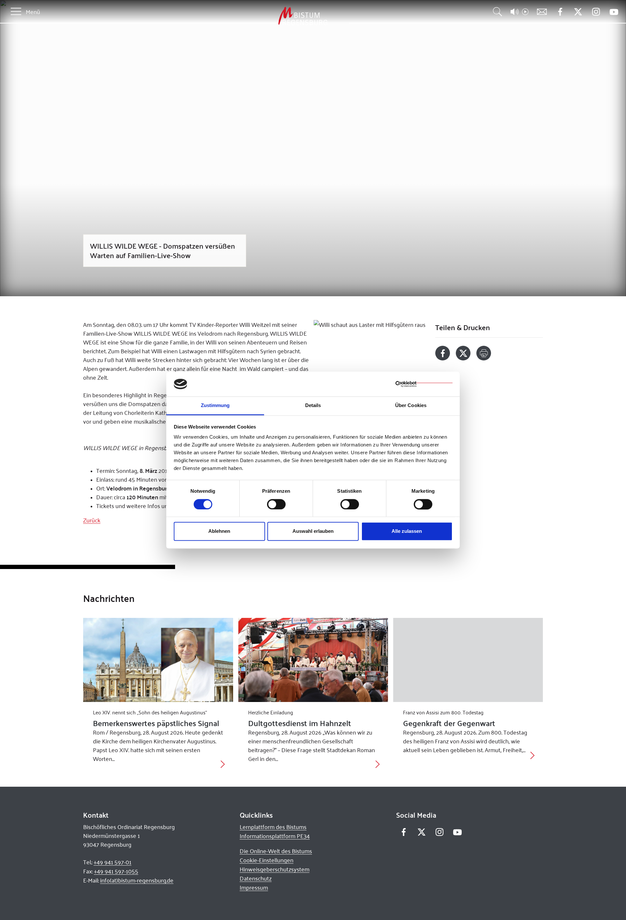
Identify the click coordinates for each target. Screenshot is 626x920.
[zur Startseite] (268, 16)
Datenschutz (256, 878)
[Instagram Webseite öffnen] (596, 12)
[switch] (276, 504)
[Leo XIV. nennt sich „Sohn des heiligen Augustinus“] (158, 660)
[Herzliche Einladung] (313, 660)
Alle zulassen (407, 531)
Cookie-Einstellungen (266, 860)
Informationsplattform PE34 (275, 835)
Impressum (254, 887)
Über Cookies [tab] (410, 405)
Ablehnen (219, 531)
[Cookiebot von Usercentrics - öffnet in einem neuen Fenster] (424, 384)
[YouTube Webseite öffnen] (613, 11)
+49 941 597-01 (112, 862)
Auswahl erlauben (313, 531)
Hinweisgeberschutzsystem (274, 869)
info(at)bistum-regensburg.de (136, 880)
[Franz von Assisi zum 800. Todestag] (468, 660)
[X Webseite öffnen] (578, 12)
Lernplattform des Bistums (273, 826)
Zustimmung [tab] (215, 405)
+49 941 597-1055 (116, 871)
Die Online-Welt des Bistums (276, 850)
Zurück (91, 520)
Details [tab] (313, 405)
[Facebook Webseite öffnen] (560, 12)
